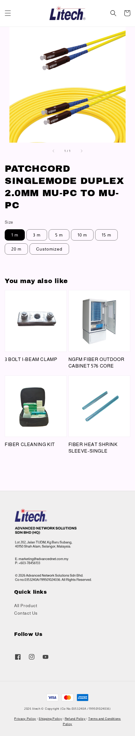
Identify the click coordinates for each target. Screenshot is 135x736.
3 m (36, 234)
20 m (16, 248)
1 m (14, 234)
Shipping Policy (50, 718)
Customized (49, 248)
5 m (59, 234)
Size (9, 222)
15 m (106, 234)
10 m (82, 234)
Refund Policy (75, 718)
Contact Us (26, 613)
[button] (8, 13)
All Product (25, 605)
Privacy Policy (25, 718)
